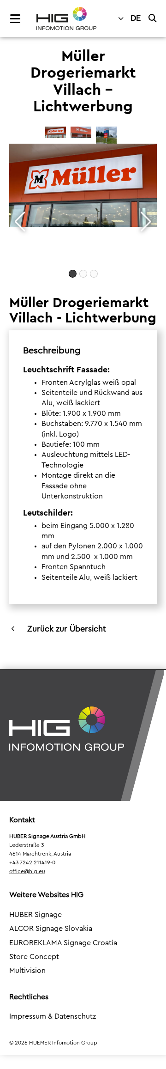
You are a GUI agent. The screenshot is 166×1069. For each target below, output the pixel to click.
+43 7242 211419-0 (32, 862)
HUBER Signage (35, 914)
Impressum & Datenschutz (52, 1016)
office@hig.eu (27, 871)
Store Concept (34, 956)
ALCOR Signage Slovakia (50, 928)
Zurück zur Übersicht (66, 629)
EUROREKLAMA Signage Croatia (63, 943)
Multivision (27, 970)
